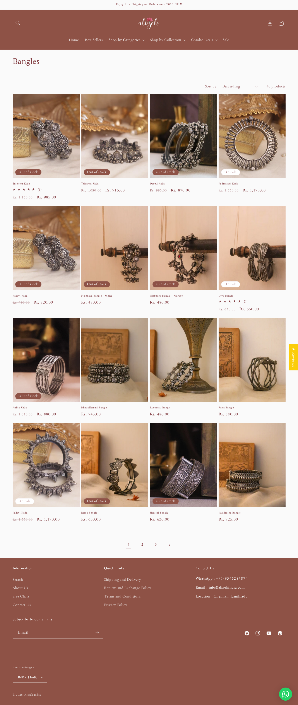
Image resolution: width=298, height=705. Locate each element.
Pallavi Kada (20, 513)
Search (18, 579)
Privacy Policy (115, 605)
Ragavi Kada (20, 296)
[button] (18, 23)
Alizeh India (32, 695)
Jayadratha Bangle (230, 513)
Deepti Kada (157, 184)
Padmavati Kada (228, 184)
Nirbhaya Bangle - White (96, 296)
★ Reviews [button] (293, 357)
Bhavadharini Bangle (94, 408)
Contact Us (22, 605)
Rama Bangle (89, 513)
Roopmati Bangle (160, 408)
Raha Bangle (226, 408)
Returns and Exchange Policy (127, 588)
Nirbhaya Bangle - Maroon (166, 296)
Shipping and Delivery (122, 579)
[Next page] (169, 544)
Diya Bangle (226, 296)
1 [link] (129, 544)
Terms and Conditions (122, 596)
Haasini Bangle (159, 513)
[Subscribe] (97, 633)
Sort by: (211, 86)
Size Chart (21, 596)
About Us (20, 588)
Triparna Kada (90, 184)
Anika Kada (20, 408)
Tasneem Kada (21, 184)
